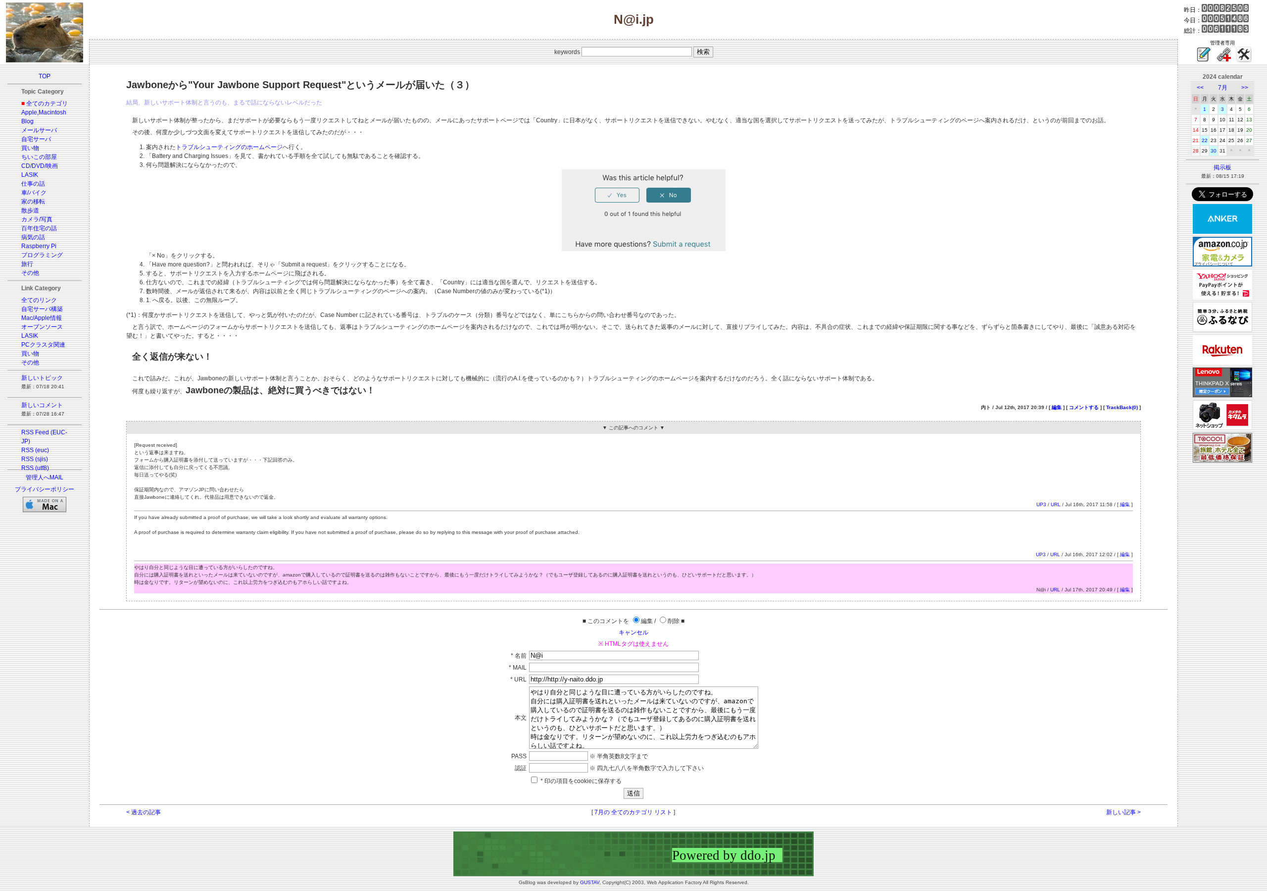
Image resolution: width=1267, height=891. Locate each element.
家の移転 (33, 201)
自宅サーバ (36, 139)
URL (1056, 504)
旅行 (27, 264)
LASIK (29, 174)
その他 (30, 272)
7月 (1222, 87)
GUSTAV (589, 882)
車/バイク (34, 192)
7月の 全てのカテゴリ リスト (633, 812)
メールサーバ (39, 130)
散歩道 (30, 210)
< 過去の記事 (143, 812)
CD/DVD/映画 (39, 165)
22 (1205, 140)
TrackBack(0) (1122, 407)
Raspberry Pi (38, 246)
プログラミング (42, 255)
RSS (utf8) (35, 468)
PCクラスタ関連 (43, 344)
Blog (27, 121)
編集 (1057, 407)
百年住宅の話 (39, 228)
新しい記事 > (1123, 812)
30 (1214, 151)
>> (1244, 87)
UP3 (1041, 504)
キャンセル (633, 632)
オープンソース (42, 326)
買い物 (30, 148)
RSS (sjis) (34, 459)
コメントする (1084, 407)
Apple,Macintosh (43, 112)
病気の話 (33, 237)
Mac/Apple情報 (41, 317)
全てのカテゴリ (47, 103)
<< (1200, 87)
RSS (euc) (35, 450)
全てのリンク (39, 300)
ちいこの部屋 (39, 157)
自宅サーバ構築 (42, 309)
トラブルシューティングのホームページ (229, 147)
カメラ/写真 (36, 219)
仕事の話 (33, 183)
